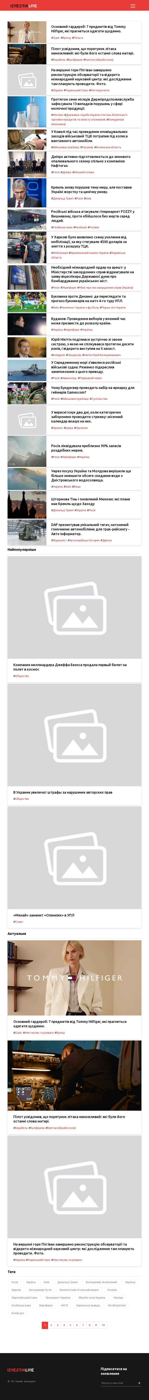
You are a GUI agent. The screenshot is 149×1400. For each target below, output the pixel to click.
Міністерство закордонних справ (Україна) (106, 287)
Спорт (19, 921)
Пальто (78, 37)
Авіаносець (69, 378)
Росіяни (94, 227)
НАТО (64, 1305)
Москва (118, 1297)
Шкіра (69, 427)
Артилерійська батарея (85, 540)
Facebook (81, 227)
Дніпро (66, 172)
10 (103, 1325)
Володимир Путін (40, 1289)
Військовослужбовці (66, 147)
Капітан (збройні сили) (99, 59)
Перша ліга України (114, 307)
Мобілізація (60, 252)
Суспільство (99, 398)
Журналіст (60, 540)
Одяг (56, 37)
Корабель (59, 59)
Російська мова (62, 227)
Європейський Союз (24, 1297)
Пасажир (87, 147)
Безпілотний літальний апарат (79, 1289)
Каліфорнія (75, 59)
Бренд (67, 37)
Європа (16, 1289)
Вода (77, 486)
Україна (58, 90)
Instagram (59, 355)
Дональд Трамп (63, 198)
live (24, 6)
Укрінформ (69, 287)
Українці (87, 329)
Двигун (107, 540)
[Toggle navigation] (132, 6)
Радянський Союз (77, 90)
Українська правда (88, 1305)
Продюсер (74, 355)
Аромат (58, 427)
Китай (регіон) (117, 1305)
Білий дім (18, 1313)
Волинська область (108, 147)
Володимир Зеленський (101, 1282)
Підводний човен (91, 378)
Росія (56, 172)
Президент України (58, 1297)
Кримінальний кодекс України (90, 252)
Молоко (58, 114)
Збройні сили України (91, 1297)
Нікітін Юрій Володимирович (102, 355)
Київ (88, 198)
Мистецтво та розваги (39, 1032)
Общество (22, 676)
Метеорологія (100, 90)
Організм (82, 427)
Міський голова (84, 172)
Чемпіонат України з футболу (80, 307)
